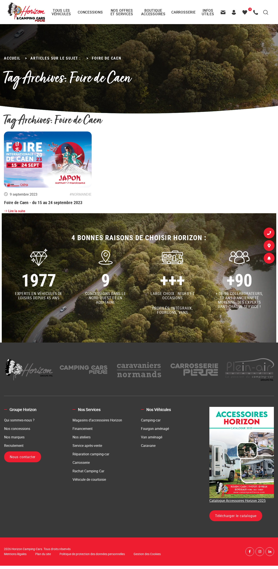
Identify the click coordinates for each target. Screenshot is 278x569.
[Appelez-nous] (256, 12)
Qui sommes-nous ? (19, 420)
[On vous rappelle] (269, 234)
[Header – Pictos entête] (235, 12)
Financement (83, 428)
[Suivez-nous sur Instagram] (259, 551)
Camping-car (151, 420)
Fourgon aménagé (155, 428)
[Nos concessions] (269, 246)
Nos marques (14, 437)
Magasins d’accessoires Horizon (97, 420)
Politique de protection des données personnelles (92, 554)
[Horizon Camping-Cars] (26, 12)
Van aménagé (151, 437)
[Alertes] (269, 259)
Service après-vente (87, 445)
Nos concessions (17, 428)
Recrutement (13, 445)
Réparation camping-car (91, 454)
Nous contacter (22, 456)
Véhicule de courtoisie (89, 479)
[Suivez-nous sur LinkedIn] (269, 551)
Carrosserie (81, 462)
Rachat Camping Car (88, 471)
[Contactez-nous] (224, 12)
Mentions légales (15, 554)
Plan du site (43, 554)
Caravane (148, 445)
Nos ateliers (82, 437)
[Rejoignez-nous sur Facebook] (249, 551)
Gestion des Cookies (147, 554)
